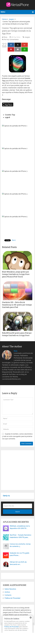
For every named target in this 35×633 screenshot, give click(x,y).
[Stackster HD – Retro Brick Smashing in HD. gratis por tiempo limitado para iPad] (17, 290)
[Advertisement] (17, 469)
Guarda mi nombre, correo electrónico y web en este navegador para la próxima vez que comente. (17, 436)
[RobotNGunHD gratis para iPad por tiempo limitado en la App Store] (17, 321)
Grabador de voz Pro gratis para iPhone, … (19, 554)
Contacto (8, 595)
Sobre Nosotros (10, 589)
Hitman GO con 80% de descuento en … (18, 563)
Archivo (7, 592)
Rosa (5, 37)
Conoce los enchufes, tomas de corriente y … (20, 545)
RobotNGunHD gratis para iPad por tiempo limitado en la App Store (17, 334)
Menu (3, 12)
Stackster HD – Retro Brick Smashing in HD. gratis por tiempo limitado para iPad (17, 304)
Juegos (27, 37)
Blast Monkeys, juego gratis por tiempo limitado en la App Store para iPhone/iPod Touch (15, 274)
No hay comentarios (11, 39)
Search (17, 511)
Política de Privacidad (12, 598)
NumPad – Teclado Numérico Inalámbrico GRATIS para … (20, 536)
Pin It (13, 240)
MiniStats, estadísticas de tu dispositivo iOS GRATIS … (20, 527)
